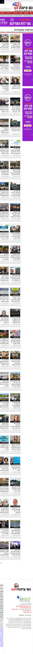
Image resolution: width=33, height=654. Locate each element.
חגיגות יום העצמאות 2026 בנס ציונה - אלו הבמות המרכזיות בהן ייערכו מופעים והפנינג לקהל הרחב (15, 533)
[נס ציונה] (22, 11)
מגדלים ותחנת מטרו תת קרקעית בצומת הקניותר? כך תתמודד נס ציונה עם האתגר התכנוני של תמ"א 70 (15, 280)
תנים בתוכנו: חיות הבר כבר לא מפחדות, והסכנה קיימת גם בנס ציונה (15, 384)
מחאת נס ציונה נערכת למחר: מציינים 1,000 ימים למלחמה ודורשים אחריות (15, 321)
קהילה (15, 13)
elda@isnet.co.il (27, 612)
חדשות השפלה (18, 15)
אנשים (2, 13)
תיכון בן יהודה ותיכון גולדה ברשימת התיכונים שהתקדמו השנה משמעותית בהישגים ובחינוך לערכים (15, 68)
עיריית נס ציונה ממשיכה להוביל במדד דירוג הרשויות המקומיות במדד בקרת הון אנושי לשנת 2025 (15, 512)
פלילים (2, 15)
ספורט (21, 13)
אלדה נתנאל (15, 609)
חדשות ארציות (9, 15)
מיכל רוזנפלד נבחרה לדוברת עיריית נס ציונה (16, 87)
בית (31, 13)
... (19, 90)
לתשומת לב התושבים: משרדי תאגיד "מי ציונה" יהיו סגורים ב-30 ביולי (15, 152)
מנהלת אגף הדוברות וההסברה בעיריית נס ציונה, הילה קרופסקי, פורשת (15, 426)
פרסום (1, 635)
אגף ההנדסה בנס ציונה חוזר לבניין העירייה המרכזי (15, 129)
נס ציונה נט (29, 32)
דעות (2, 603)
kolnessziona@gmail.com (22, 606)
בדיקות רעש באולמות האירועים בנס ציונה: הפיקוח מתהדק (5, 131)
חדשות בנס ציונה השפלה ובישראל (15, 32)
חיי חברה (9, 13)
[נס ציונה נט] (21, 592)
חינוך (2, 589)
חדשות (26, 13)
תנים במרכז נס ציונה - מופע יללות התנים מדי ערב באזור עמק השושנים (15, 300)
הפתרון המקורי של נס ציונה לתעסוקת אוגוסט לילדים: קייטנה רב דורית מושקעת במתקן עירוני (15, 174)
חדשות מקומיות (27, 15)
